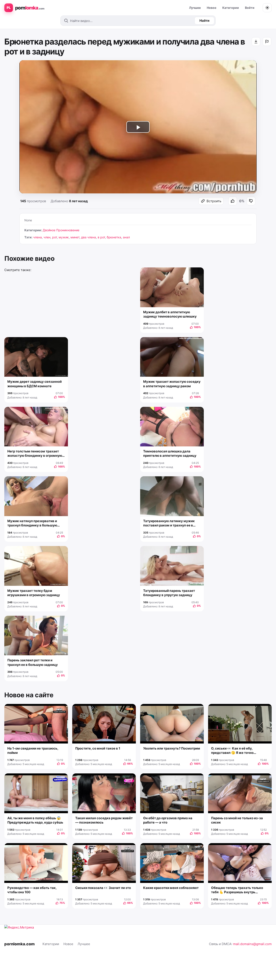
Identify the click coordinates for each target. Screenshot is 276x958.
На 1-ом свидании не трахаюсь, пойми (32, 750)
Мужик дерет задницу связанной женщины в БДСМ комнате (34, 383)
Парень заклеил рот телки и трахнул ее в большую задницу (32, 662)
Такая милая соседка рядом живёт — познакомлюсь (104, 820)
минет (75, 237)
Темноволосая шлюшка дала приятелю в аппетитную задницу (169, 453)
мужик (64, 237)
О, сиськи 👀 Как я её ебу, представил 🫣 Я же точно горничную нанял (232, 750)
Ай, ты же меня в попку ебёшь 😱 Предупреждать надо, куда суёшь (35, 820)
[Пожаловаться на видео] (267, 41)
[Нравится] (232, 201)
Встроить (214, 201)
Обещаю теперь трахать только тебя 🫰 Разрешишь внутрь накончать (237, 890)
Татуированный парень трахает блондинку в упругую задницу (169, 593)
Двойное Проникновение (61, 230)
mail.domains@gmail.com (252, 944)
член (47, 237)
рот (54, 237)
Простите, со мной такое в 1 (97, 748)
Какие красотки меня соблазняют (171, 888)
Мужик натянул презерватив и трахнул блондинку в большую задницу (32, 523)
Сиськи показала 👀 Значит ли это (103, 888)
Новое (211, 7)
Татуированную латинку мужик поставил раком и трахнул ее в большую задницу (169, 523)
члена (37, 237)
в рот (101, 237)
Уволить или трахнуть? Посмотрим (171, 748)
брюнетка (114, 237)
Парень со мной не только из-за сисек (237, 820)
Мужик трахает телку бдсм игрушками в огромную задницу (33, 593)
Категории (230, 7)
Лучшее (195, 7)
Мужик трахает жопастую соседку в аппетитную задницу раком (172, 383)
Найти (204, 21)
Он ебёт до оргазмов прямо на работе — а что (167, 820)
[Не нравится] (251, 201)
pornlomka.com (19, 944)
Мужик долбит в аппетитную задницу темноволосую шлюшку (170, 314)
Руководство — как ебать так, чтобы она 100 (31, 890)
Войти (249, 7)
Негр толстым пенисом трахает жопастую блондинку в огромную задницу (34, 453)
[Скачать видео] (256, 41)
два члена (88, 237)
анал (126, 237)
